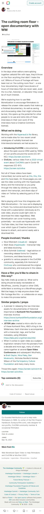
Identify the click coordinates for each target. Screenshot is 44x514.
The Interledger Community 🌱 (13, 468)
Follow (22, 412)
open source (22, 497)
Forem (10, 497)
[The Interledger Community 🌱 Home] (8, 3)
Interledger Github (14, 476)
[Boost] (33, 511)
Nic (8, 9)
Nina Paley (22, 355)
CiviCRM (19, 162)
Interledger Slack (29, 476)
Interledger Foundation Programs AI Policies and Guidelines (22, 487)
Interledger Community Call (29, 491)
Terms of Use (35, 494)
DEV (10, 500)
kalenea (21, 250)
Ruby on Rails (23, 502)
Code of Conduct (16, 394)
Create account (35, 3)
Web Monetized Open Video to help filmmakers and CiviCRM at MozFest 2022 (20, 455)
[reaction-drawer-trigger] (6, 511)
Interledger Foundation (13, 473)
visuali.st (22, 242)
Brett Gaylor (11, 355)
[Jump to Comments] (15, 511)
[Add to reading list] (25, 511)
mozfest (6, 34)
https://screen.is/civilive (14, 168)
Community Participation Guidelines (21, 483)
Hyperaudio (20, 245)
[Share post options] (40, 511)
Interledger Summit (11, 491)
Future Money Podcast (21, 480)
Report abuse (29, 394)
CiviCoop (8, 265)
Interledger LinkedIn (30, 473)
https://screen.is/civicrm (19, 157)
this (30, 176)
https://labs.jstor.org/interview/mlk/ (20, 338)
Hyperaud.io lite (24, 134)
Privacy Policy (23, 494)
